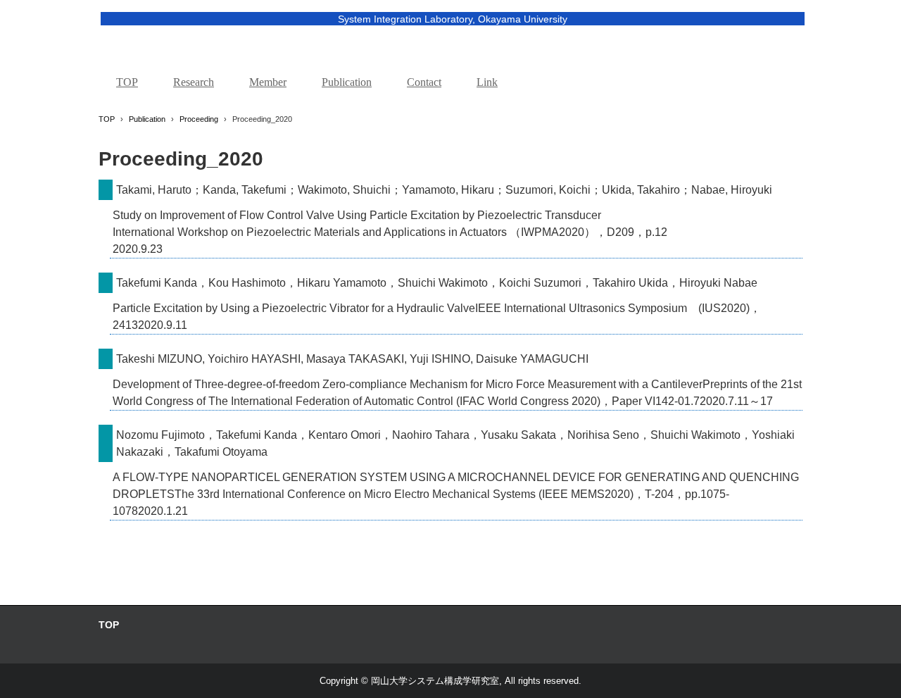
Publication (347, 82)
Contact (424, 82)
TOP (127, 82)
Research (193, 82)
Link (487, 82)
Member (267, 82)
